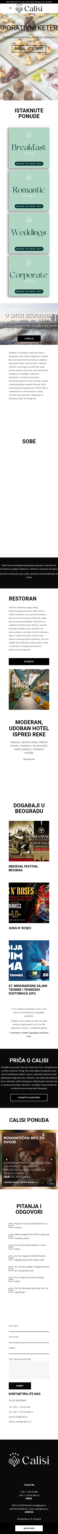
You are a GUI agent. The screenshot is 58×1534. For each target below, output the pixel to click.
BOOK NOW (29, 1528)
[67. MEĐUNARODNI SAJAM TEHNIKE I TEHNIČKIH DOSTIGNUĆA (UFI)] (29, 960)
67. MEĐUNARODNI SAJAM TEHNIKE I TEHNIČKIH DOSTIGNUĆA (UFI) (28, 989)
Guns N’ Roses (20, 928)
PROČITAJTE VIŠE (29, 531)
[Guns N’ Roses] (29, 903)
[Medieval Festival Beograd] (29, 841)
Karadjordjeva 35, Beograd (29, 1518)
